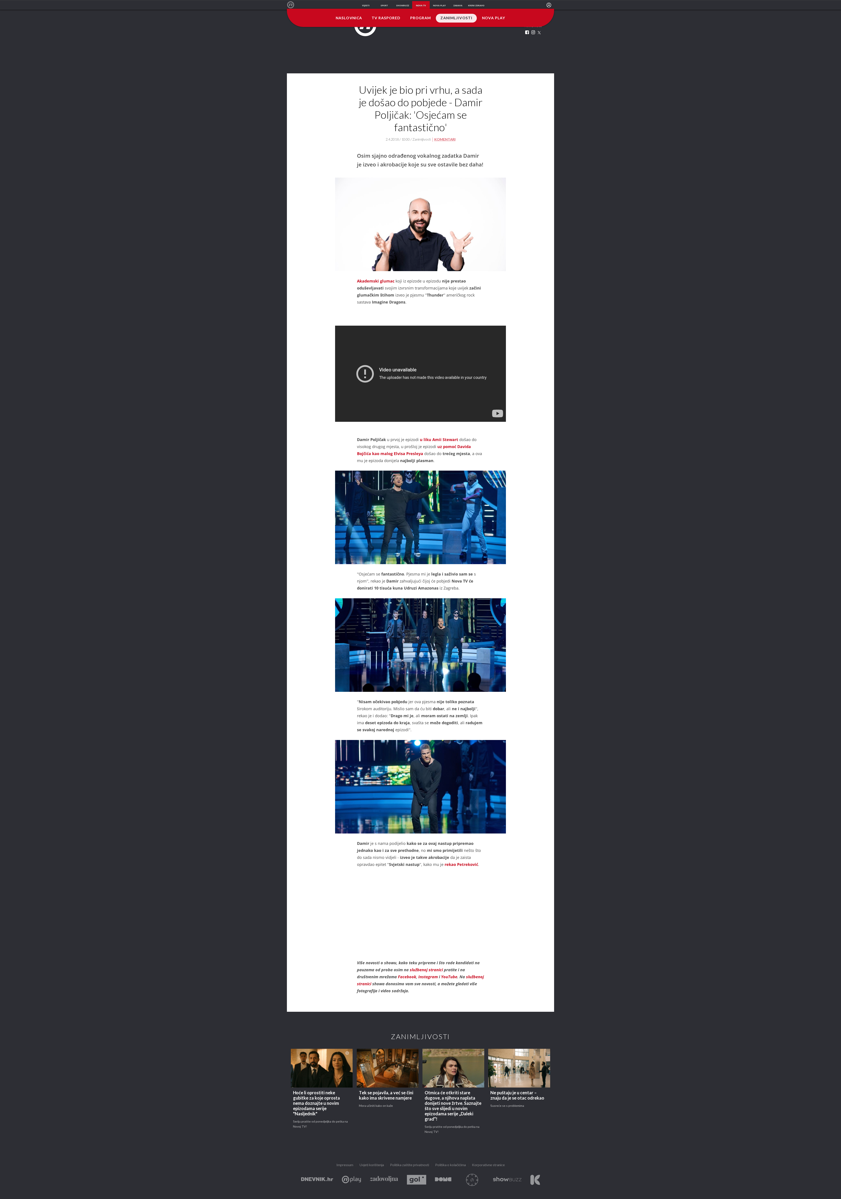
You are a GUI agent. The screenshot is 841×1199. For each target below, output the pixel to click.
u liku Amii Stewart (439, 439)
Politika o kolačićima (450, 1165)
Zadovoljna (384, 1180)
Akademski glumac (375, 281)
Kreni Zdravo (535, 1180)
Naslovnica (349, 18)
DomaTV (443, 1180)
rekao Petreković (461, 864)
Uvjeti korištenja (371, 1165)
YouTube (449, 976)
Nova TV (293, 5)
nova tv (421, 5)
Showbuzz (507, 1180)
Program (420, 18)
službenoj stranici (427, 969)
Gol (416, 1180)
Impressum (344, 1165)
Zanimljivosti (456, 18)
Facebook (407, 976)
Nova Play (493, 18)
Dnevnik (317, 1180)
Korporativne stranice (488, 1165)
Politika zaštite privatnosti (409, 1165)
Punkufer (472, 1180)
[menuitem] (548, 5)
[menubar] (548, 5)
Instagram (428, 976)
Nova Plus (351, 1180)
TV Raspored (386, 18)
